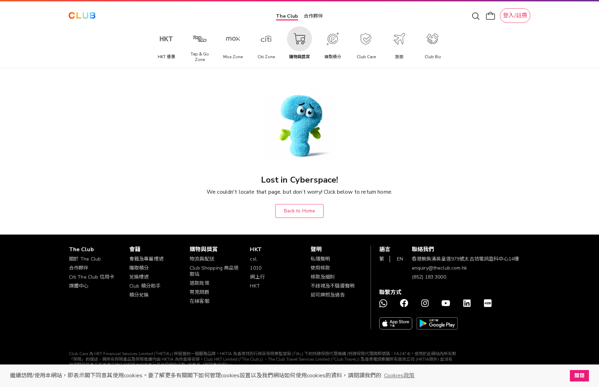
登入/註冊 (515, 15)
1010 (255, 268)
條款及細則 (323, 277)
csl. (254, 259)
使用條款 (320, 268)
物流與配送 (202, 259)
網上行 (257, 277)
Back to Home (299, 211)
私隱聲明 (320, 259)
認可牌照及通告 (328, 295)
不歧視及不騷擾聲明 (333, 286)
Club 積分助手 (144, 286)
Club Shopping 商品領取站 (214, 271)
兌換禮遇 (139, 277)
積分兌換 (139, 295)
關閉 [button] (579, 375)
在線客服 (199, 301)
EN (400, 259)
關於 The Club (85, 259)
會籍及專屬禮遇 (146, 259)
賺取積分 (139, 268)
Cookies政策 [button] (399, 375)
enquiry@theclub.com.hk (439, 268)
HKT (255, 286)
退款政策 (199, 283)
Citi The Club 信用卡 (92, 277)
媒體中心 (79, 286)
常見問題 (199, 292)
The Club (287, 16)
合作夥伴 (313, 16)
